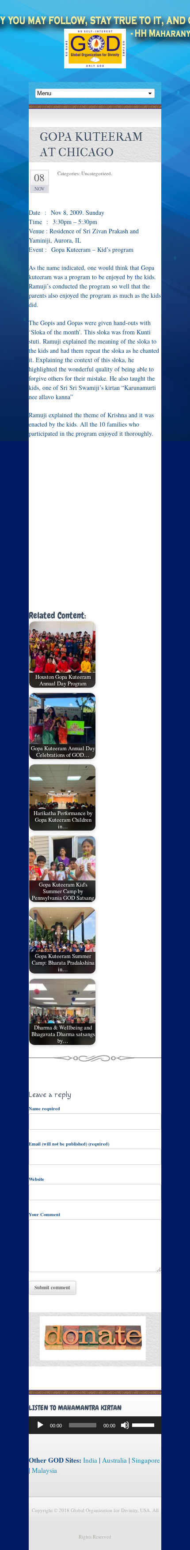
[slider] (144, 1424)
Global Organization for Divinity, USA (95, 55)
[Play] (40, 1425)
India (90, 1460)
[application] (95, 1425)
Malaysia (44, 1470)
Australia (114, 1460)
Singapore (146, 1460)
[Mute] (125, 1425)
